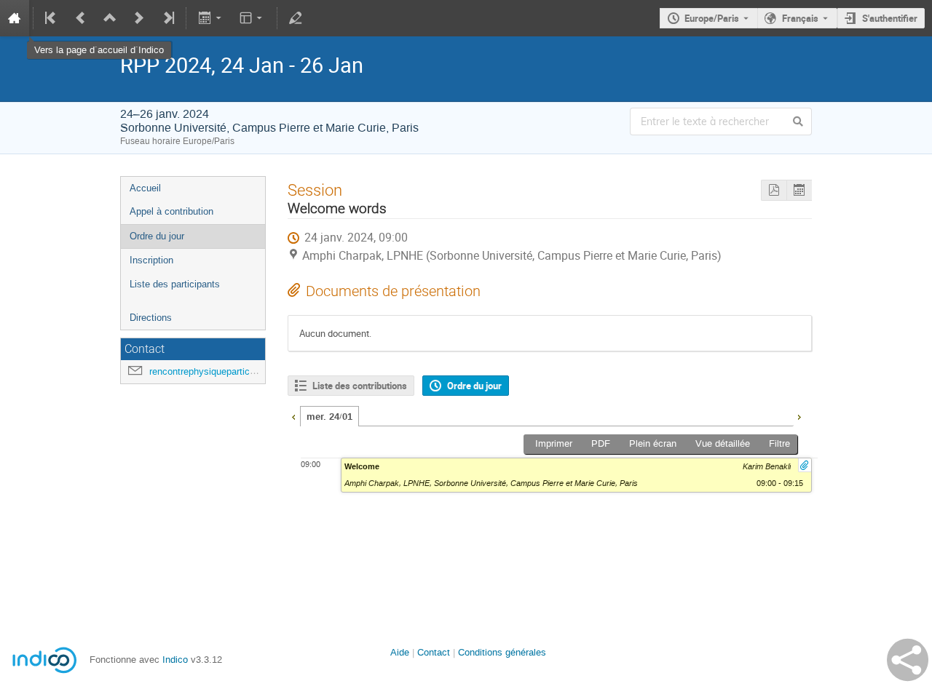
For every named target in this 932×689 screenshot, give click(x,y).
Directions (151, 317)
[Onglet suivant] (799, 415)
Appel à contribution (171, 211)
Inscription (151, 260)
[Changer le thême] (252, 18)
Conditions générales (502, 652)
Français (800, 18)
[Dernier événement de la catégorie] (167, 18)
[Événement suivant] (139, 18)
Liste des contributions (359, 385)
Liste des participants (175, 284)
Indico (175, 659)
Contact (433, 652)
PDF (600, 443)
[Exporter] (211, 18)
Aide (399, 652)
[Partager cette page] (907, 660)
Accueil (145, 188)
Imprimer (553, 443)
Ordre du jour (157, 236)
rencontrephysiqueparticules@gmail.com (234, 371)
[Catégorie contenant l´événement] (110, 18)
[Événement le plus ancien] (51, 18)
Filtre (779, 443)
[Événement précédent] (80, 18)
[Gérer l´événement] (295, 18)
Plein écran (652, 443)
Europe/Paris (711, 18)
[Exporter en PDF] (773, 190)
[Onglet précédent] (293, 415)
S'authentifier (889, 18)
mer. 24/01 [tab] (329, 416)
